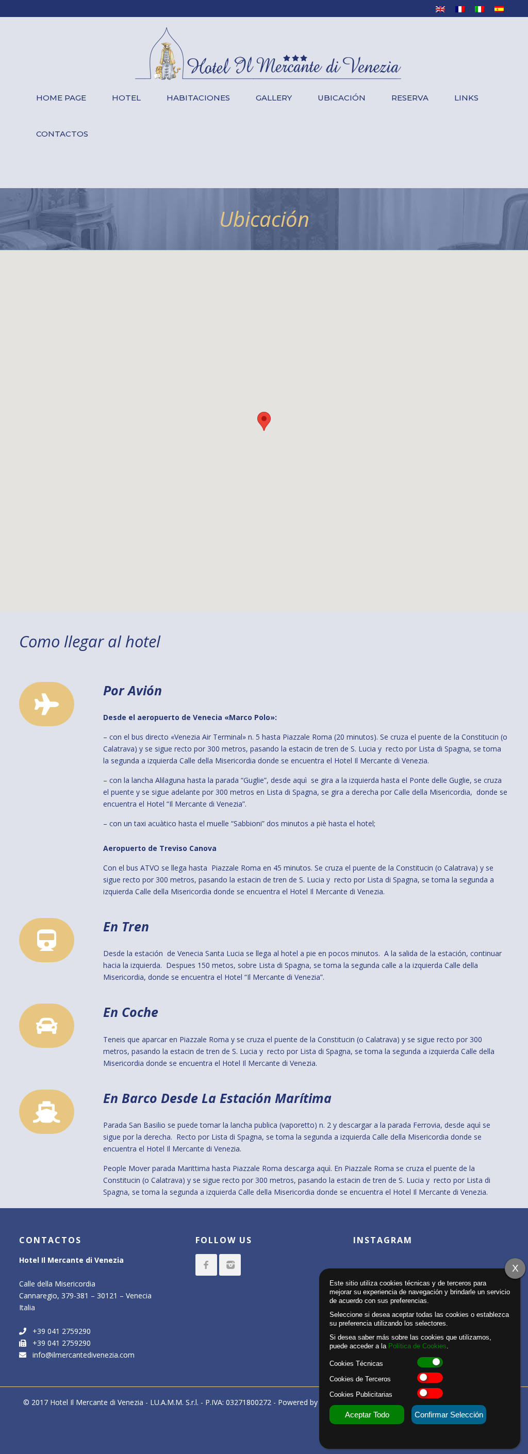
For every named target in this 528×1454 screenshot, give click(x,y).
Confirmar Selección (449, 1414)
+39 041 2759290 (58, 1331)
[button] (264, 421)
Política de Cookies (417, 1346)
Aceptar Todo (367, 1414)
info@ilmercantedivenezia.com (80, 1355)
